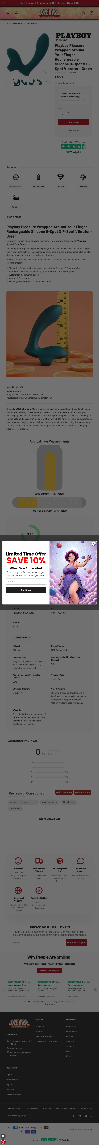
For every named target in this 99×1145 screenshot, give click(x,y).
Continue (26, 589)
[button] (3, 1136)
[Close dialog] (94, 544)
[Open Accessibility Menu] (3, 1141)
